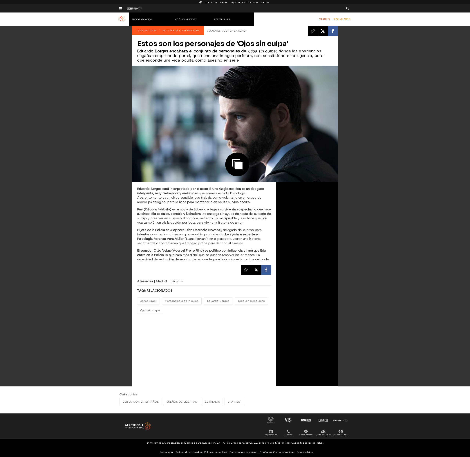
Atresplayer (222, 19)
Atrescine (323, 420)
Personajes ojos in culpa (181, 300)
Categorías (128, 394)
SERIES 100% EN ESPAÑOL (140, 401)
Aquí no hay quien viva (244, 2)
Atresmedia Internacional (137, 426)
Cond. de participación (243, 452)
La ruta (265, 2)
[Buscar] (348, 8)
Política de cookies (215, 452)
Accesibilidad (305, 452)
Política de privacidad (189, 452)
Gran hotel (211, 2)
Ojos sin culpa (147, 30)
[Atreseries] (122, 23)
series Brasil (148, 300)
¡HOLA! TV (305, 420)
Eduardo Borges (218, 300)
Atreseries (288, 420)
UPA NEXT (235, 401)
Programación (142, 19)
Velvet (224, 2)
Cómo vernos (305, 435)
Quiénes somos (323, 435)
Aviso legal (166, 452)
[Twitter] (323, 31)
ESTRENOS (342, 19)
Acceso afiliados (341, 435)
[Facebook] (333, 31)
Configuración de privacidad (277, 452)
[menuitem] (324, 19)
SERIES (324, 19)
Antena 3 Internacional (270, 420)
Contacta (288, 435)
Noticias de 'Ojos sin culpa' (181, 30)
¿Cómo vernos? (185, 19)
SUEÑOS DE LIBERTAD (181, 401)
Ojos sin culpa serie (251, 300)
